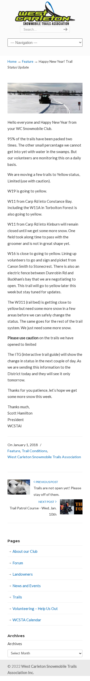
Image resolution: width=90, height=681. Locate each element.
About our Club (25, 551)
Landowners (22, 574)
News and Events (26, 585)
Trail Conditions (34, 451)
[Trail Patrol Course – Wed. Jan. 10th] (71, 513)
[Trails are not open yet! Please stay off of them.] (19, 493)
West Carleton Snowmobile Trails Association (45, 13)
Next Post (46, 502)
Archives (15, 643)
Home (12, 61)
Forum (17, 563)
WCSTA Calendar (26, 620)
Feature (27, 61)
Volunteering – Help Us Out (35, 608)
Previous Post (46, 482)
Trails (17, 597)
